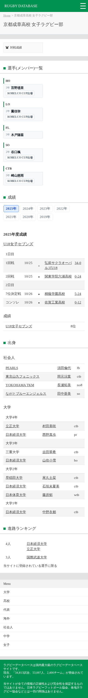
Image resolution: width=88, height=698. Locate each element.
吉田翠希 (49, 452)
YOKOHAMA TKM (20, 385)
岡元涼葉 (64, 376)
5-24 (78, 294)
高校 (6, 601)
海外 (6, 618)
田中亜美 (64, 393)
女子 (6, 645)
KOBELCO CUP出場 (20, 93)
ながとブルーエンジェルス (26, 393)
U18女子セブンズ (18, 244)
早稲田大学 (14, 478)
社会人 (8, 627)
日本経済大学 (16, 434)
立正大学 (12, 426)
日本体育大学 (16, 495)
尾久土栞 (49, 478)
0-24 (78, 276)
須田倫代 (64, 368)
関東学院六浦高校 (58, 276)
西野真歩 (49, 434)
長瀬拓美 (64, 385)
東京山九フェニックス (22, 376)
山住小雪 (49, 460)
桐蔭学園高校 (55, 294)
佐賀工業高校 (55, 302)
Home (7, 15)
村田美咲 (49, 426)
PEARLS (12, 368)
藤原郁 (47, 495)
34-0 (78, 263)
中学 (6, 636)
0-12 (78, 302)
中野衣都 (49, 512)
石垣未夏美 (50, 486)
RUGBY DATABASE (21, 6)
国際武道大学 (37, 557)
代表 (6, 609)
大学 (6, 592)
